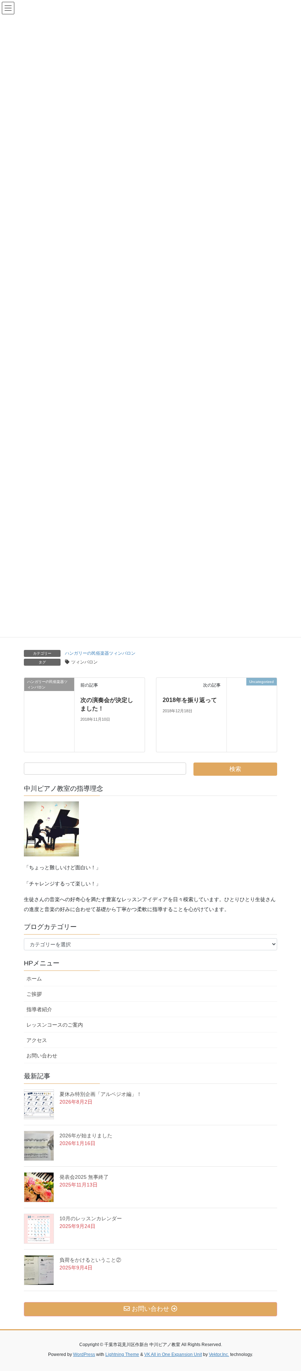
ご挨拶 (36, 994)
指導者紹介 (39, 1009)
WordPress (84, 1354)
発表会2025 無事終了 (84, 1177)
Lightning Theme (122, 1354)
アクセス (39, 1040)
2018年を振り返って (190, 700)
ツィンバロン (84, 662)
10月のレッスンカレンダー (90, 1218)
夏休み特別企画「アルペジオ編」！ (100, 1094)
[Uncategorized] (252, 714)
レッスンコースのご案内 (54, 1025)
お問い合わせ (44, 1056)
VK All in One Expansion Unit (173, 1354)
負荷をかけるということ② (90, 1260)
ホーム (34, 978)
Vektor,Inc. (219, 1354)
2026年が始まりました (85, 1135)
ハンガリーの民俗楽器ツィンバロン (100, 653)
